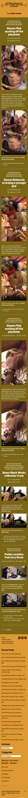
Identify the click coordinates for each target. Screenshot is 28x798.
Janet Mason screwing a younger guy (13, 689)
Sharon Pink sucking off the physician (14, 31)
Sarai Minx (4, 774)
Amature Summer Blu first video (11, 686)
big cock (11, 536)
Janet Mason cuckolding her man (12, 725)
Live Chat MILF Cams (6, 785)
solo (9, 620)
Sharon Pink (5, 98)
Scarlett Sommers (7, 770)
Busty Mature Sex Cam (14, 22)
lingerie (21, 615)
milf (7, 539)
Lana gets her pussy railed (10, 682)
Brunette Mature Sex (14, 548)
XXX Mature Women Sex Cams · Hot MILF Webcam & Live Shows (14, 4)
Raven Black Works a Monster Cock (14, 474)
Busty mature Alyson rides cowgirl (12, 696)
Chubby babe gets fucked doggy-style (13, 679)
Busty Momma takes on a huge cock (12, 675)
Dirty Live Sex (2, 785)
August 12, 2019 (22, 561)
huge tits (17, 538)
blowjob (14, 163)
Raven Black (12, 541)
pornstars (6, 310)
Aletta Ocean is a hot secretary (11, 709)
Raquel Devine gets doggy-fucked (12, 739)
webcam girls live (4, 785)
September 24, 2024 (15, 40)
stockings (13, 620)
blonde (9, 163)
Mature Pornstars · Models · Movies (10, 761)
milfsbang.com (12, 539)
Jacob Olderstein (15, 479)
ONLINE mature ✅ (7, 639)
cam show (15, 615)
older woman (19, 309)
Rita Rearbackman (16, 38)
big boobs (6, 536)
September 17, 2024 (15, 192)
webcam (18, 620)
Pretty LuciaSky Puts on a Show (14, 556)
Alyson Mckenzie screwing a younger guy (14, 183)
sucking (15, 399)
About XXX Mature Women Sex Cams (7, 642)
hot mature (12, 538)
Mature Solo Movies (14, 550)
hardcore (6, 538)
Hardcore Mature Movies (14, 24)
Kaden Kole (5, 781)
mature (10, 96)
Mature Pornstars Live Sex (14, 322)
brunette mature (8, 615)
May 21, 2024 (22, 335)
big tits (5, 163)
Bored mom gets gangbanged (11, 721)
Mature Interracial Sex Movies (14, 467)
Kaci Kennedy (5, 777)
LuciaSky (6, 617)
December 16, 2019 (15, 482)
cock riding (22, 536)
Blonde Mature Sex (14, 21)
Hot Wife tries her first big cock (11, 712)
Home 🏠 (4, 637)
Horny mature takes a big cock (11, 654)
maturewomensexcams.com (11, 619)
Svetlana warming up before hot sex (13, 705)
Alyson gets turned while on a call (12, 693)
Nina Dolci (4, 767)
